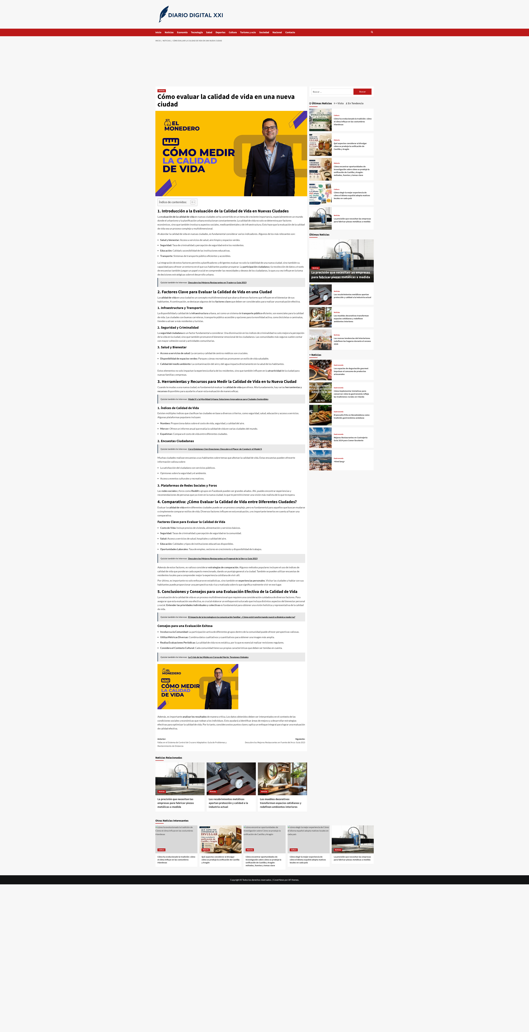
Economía (182, 32)
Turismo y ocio (248, 32)
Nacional (277, 32)
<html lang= (339, 461)
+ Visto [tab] (339, 103)
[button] (372, 32)
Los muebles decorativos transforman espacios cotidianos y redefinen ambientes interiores (280, 803)
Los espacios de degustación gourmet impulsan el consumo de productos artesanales (351, 371)
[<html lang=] (320, 460)
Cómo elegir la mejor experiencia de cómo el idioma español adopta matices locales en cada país (352, 195)
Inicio (158, 32)
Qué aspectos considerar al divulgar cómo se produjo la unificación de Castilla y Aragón (350, 146)
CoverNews (278, 879)
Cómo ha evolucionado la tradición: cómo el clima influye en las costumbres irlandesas (353, 121)
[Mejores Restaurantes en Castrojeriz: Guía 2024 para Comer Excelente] (320, 438)
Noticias (169, 32)
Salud (209, 32)
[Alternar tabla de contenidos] (191, 202)
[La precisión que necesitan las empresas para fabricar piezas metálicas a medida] (180, 778)
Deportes (220, 32)
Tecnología (197, 32)
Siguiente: (275, 741)
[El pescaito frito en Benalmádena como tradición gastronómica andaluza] (320, 415)
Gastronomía (338, 365)
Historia (337, 140)
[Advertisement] (264, 64)
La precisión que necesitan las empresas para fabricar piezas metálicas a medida (175, 803)
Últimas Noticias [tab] (321, 103)
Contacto (290, 32)
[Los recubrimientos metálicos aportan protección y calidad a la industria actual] (231, 778)
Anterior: (191, 743)
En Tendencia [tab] (355, 103)
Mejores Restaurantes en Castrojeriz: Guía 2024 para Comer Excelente (351, 439)
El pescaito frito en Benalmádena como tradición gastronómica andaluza (351, 416)
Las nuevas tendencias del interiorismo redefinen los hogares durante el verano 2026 (352, 341)
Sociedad (264, 32)
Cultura (233, 32)
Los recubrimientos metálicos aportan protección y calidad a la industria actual (228, 803)
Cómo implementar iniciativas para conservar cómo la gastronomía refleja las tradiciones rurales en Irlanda (351, 394)
